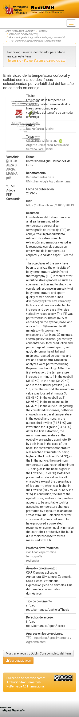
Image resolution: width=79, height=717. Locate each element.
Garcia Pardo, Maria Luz (42, 140)
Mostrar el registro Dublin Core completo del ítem (38, 653)
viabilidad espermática (41, 552)
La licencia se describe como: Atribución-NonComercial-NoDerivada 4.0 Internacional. (26, 682)
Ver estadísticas (20, 660)
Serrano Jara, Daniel (39, 149)
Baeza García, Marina (40, 128)
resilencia (32, 560)
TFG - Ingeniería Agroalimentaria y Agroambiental (35, 40)
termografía (34, 556)
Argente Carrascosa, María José (47, 145)
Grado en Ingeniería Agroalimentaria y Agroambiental (36, 37)
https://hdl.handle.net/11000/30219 (50, 205)
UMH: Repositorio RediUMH (19, 31)
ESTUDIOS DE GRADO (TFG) (23, 34)
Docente (43, 31)
